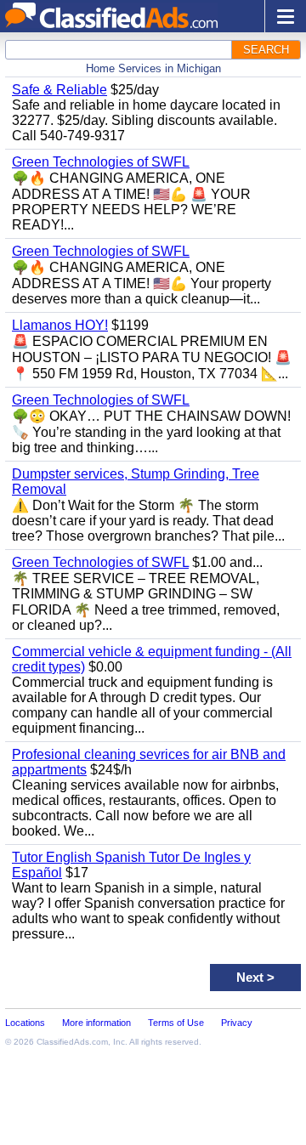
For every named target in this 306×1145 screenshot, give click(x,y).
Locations (25, 1022)
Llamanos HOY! (60, 325)
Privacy (236, 1022)
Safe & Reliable (59, 89)
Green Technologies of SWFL (101, 162)
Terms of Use (176, 1022)
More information (96, 1022)
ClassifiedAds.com (72, 1041)
